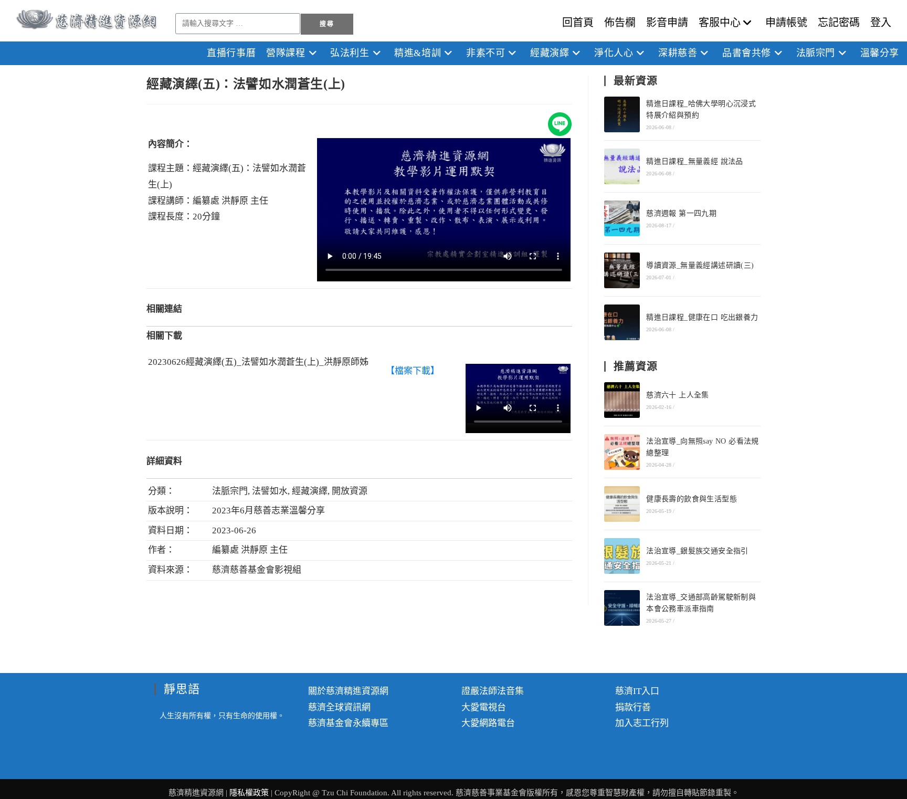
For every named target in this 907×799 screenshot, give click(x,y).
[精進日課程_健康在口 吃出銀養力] (622, 322)
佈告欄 (620, 22)
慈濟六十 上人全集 (677, 395)
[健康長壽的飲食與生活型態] (622, 504)
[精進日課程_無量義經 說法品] (622, 166)
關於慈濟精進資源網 (348, 691)
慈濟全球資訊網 (339, 707)
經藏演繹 (310, 491)
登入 (880, 22)
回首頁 (578, 22)
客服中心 (720, 22)
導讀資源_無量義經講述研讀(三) (700, 265)
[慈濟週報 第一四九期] (622, 218)
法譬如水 (270, 491)
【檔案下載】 (412, 371)
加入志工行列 (642, 723)
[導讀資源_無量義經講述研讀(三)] (622, 270)
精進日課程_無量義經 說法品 (694, 161)
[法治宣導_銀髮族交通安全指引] (622, 556)
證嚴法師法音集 (492, 691)
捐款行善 (633, 707)
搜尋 (326, 24)
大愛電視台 (483, 707)
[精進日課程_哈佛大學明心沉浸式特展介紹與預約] (622, 114)
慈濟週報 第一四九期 (681, 213)
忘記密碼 (839, 22)
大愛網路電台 (488, 723)
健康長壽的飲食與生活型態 (691, 499)
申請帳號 (786, 22)
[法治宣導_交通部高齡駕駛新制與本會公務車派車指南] (622, 608)
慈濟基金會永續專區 (348, 723)
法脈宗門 (230, 491)
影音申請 (667, 22)
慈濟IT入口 (637, 691)
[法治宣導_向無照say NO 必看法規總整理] (622, 452)
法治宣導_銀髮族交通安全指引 (697, 551)
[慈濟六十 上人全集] (622, 400)
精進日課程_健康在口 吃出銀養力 (702, 317)
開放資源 (349, 491)
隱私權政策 (250, 793)
